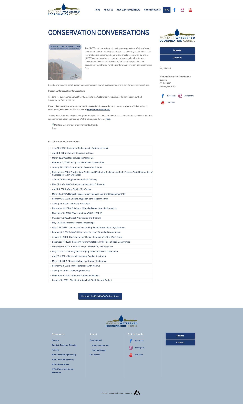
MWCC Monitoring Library (63, 359)
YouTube (171, 102)
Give (167, 9)
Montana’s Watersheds (128, 9)
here (108, 119)
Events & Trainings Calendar (64, 345)
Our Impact (95, 355)
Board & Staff (96, 340)
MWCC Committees (100, 345)
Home (97, 9)
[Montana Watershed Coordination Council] (64, 14)
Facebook (171, 96)
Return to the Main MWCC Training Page (100, 296)
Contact (177, 57)
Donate (177, 50)
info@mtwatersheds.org (98, 109)
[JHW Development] (137, 396)
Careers (55, 340)
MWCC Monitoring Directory (64, 355)
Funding (55, 350)
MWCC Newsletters (60, 364)
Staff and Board (99, 350)
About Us (108, 9)
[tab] (100, 148)
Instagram (189, 96)
